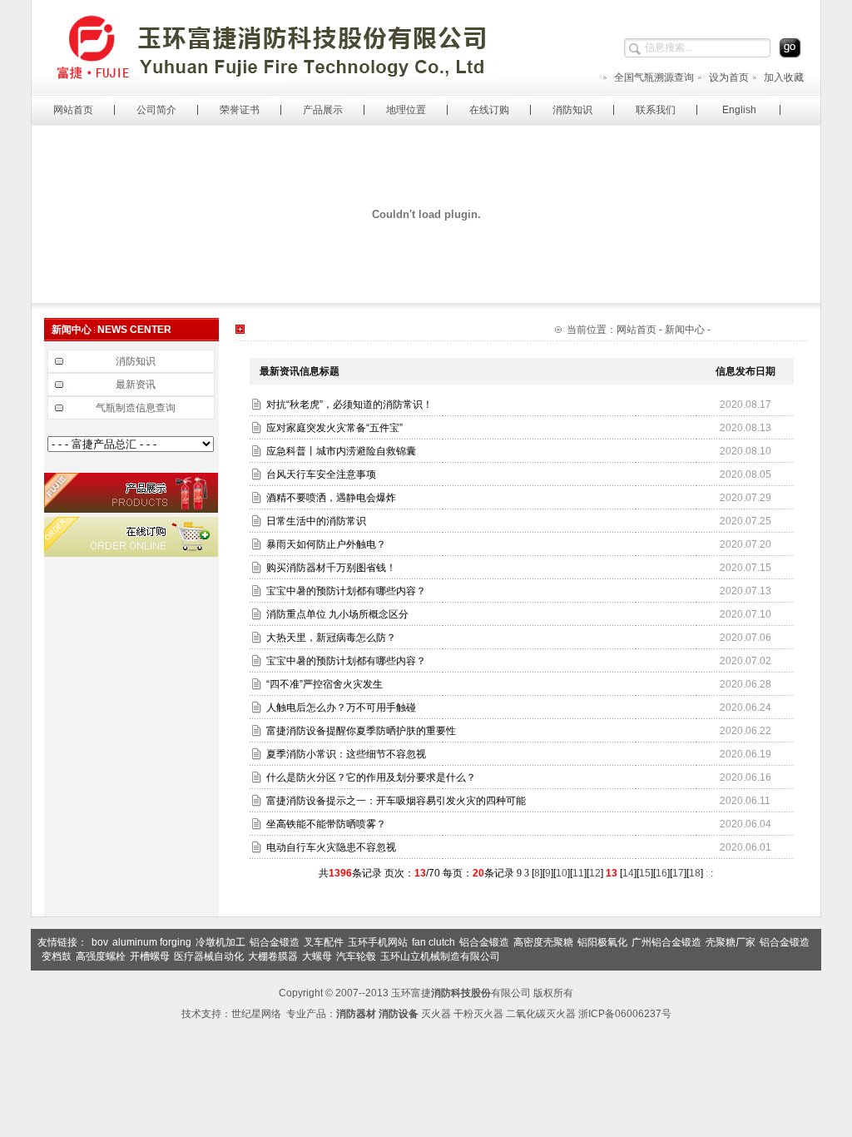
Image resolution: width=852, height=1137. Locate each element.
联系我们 (656, 110)
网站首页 (73, 110)
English (739, 110)
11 (578, 873)
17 (678, 873)
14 (628, 873)
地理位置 (406, 110)
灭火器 (436, 1014)
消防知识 (572, 110)
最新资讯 (136, 384)
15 (645, 873)
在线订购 (489, 110)
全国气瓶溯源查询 (654, 77)
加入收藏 (784, 77)
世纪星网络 (256, 1014)
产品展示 (323, 110)
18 (695, 873)
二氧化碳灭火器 (541, 1014)
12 (595, 873)
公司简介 (156, 110)
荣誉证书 (240, 110)
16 (661, 873)
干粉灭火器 (478, 1014)
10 (561, 873)
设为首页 (729, 77)
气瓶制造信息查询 (136, 408)
